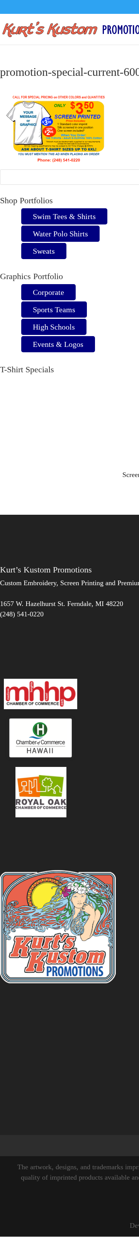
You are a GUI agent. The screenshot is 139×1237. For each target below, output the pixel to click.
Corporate (48, 292)
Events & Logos (58, 344)
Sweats (44, 251)
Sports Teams (54, 309)
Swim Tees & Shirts (64, 216)
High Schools (54, 327)
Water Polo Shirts (60, 233)
